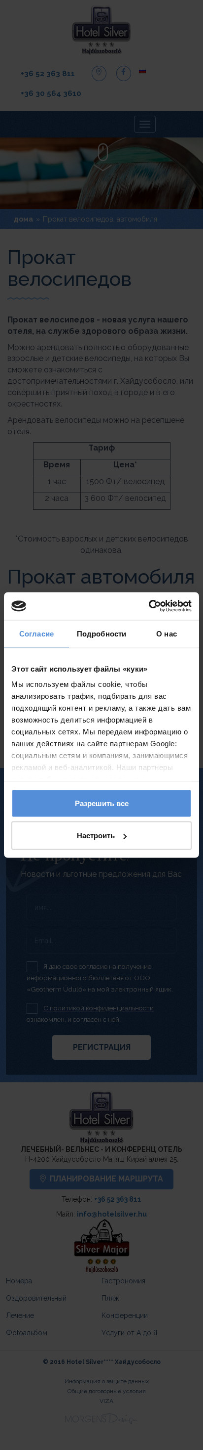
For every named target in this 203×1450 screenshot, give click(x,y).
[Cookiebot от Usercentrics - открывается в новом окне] (148, 606)
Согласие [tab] (36, 633)
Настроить (96, 835)
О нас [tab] (166, 633)
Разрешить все (102, 803)
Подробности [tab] (101, 633)
